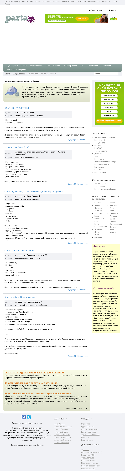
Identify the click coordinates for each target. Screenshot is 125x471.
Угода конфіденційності (32, 428)
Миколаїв (98, 237)
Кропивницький (100, 227)
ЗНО (82, 66)
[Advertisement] (62, 43)
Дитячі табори (36, 66)
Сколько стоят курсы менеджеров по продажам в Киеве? (34, 372)
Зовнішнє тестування (63, 427)
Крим (96, 224)
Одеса (112, 203)
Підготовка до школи (89, 463)
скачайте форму (100, 311)
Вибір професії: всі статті (76, 408)
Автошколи (106, 66)
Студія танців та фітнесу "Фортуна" (20, 297)
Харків (112, 219)
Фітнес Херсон (100, 184)
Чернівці (113, 230)
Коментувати (83, 140)
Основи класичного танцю (105, 162)
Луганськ (98, 229)
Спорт (7, 74)
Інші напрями (99, 167)
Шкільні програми (61, 443)
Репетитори (93, 66)
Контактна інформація (90, 466)
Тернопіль (114, 213)
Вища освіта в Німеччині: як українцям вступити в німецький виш (38, 393)
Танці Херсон (99, 186)
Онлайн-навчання (53, 66)
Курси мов (85, 424)
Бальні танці (99, 140)
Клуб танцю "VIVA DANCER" (17, 108)
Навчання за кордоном (16, 70)
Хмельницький (116, 224)
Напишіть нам (99, 308)
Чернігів (113, 232)
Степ (96, 156)
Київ (96, 221)
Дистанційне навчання (90, 435)
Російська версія (35, 423)
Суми (112, 211)
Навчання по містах (89, 460)
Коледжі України (61, 429)
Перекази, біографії (62, 435)
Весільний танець (101, 164)
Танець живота (100, 151)
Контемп (98, 170)
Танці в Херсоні (19, 74)
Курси (23, 66)
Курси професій (87, 427)
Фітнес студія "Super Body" (17, 147)
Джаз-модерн (100, 154)
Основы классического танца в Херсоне (27, 445)
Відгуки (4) (72, 184)
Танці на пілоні (100, 143)
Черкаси (113, 227)
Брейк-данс (99, 159)
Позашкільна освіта (62, 437)
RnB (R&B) (98, 148)
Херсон (113, 222)
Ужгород (113, 216)
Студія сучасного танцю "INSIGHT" (20, 250)
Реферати (85, 437)
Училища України (61, 432)
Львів (96, 235)
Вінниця (97, 203)
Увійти (113, 10)
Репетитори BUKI (88, 455)
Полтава (113, 205)
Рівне (112, 208)
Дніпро (97, 205)
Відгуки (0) (72, 140)
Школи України (87, 440)
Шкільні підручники (89, 432)
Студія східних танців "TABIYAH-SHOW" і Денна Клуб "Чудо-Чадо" (34, 191)
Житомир (98, 211)
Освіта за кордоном (89, 429)
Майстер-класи (70, 66)
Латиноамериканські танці (105, 137)
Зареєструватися (98, 10)
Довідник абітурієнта (62, 440)
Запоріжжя (99, 213)
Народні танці (100, 172)
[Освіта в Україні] (20, 19)
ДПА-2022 (85, 450)
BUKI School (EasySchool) (91, 452)
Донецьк (98, 208)
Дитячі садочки (87, 458)
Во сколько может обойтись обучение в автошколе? (31, 383)
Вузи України (12, 66)
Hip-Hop (97, 146)
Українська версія (19, 423)
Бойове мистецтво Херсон (105, 189)
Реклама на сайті (88, 469)
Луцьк (96, 232)
